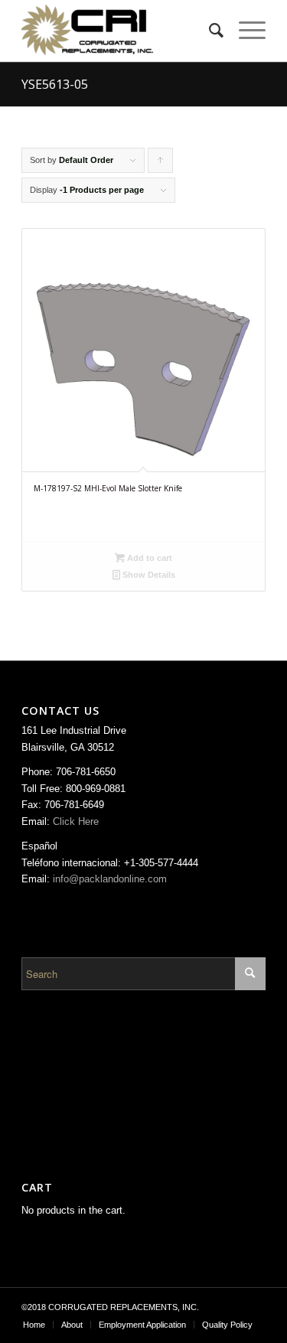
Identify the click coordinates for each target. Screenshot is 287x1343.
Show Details (147, 574)
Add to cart (148, 557)
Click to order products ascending (160, 164)
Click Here (76, 821)
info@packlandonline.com (110, 879)
